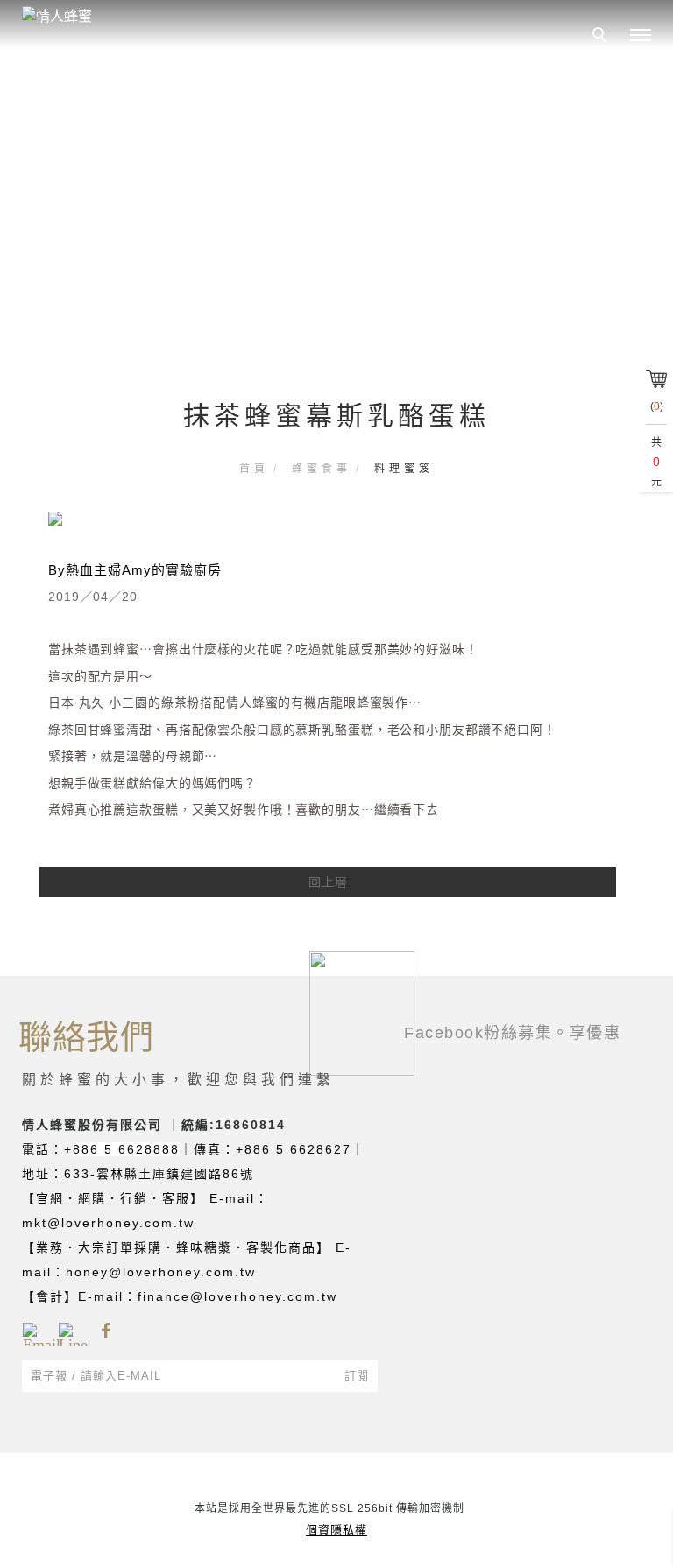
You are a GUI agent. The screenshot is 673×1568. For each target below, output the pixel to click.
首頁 (254, 469)
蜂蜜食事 (321, 469)
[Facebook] (106, 1331)
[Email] (34, 1331)
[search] (602, 37)
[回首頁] (127, 16)
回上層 (328, 882)
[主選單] (640, 36)
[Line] (70, 1331)
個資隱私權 (336, 1529)
